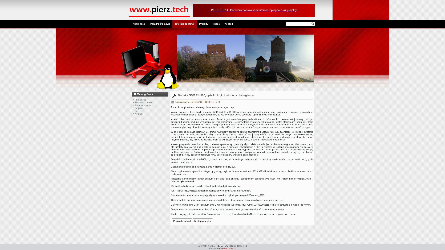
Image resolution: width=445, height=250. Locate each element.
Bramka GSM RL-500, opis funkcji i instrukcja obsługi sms (216, 95)
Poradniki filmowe (160, 24)
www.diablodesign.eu (227, 248)
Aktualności (139, 24)
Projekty (203, 24)
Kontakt (229, 24)
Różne (216, 24)
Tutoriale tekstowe (184, 24)
